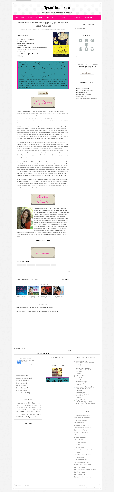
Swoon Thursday (21, 380)
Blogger (46, 353)
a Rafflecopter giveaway (23, 261)
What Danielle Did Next (83, 368)
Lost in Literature (79, 445)
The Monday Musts (22, 385)
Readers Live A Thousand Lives (85, 387)
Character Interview (32, 405)
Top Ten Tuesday (21, 388)
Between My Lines (81, 376)
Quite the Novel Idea (80, 459)
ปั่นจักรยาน (79, 377)
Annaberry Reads (79, 422)
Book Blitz (19, 405)
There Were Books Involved (82, 477)
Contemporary (43, 29)
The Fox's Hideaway (80, 467)
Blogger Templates (82, 485)
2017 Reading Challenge (25, 358)
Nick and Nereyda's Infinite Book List (85, 450)
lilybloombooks (80, 392)
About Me (88, 17)
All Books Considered (80, 420)
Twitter (43, 240)
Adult (37, 29)
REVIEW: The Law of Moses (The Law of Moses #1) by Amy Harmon (85, 402)
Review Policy (77, 17)
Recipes (63, 17)
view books (33, 365)
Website (38, 240)
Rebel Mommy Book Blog (81, 462)
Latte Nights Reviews (80, 442)
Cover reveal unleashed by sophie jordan (27, 279)
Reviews (39, 17)
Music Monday (20, 375)
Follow (76, 56)
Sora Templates (86, 487)
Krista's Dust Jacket (80, 440)
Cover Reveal (21, 409)
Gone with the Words (80, 430)
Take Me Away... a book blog (82, 464)
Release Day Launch (28, 414)
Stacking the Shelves (22, 378)
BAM (33, 54)
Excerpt (19, 411)
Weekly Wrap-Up (21, 393)
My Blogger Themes (95, 487)
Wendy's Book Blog (81, 361)
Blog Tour (32, 403)
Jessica (22, 360)
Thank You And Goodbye (83, 388)
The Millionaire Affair (23, 33)
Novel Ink (77, 452)
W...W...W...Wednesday (23, 390)
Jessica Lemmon (52, 29)
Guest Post (30, 411)
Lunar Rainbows (79, 447)
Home (17, 17)
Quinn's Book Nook (80, 457)
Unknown (24, 29)
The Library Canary (80, 472)
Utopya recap (65, 279)
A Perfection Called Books (82, 415)
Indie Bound (39, 54)
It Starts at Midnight (80, 435)
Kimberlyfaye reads (80, 437)
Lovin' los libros (57, 7)
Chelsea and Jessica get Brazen (26, 407)
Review (58, 29)
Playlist (39, 411)
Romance (63, 29)
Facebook (47, 240)
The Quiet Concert (79, 474)
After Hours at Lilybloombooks (83, 417)
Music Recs (51, 17)
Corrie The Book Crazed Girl (82, 427)
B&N (30, 54)
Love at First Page (81, 381)
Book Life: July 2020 (81, 383)
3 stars (34, 29)
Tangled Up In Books (82, 400)
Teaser (32, 417)
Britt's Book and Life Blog (81, 425)
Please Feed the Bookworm (82, 455)
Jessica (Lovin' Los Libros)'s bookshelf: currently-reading (88, 66)
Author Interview (21, 403)
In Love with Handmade (81, 432)
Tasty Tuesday (20, 383)
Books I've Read (27, 17)
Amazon (26, 54)
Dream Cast (35, 409)
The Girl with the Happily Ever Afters (85, 469)
